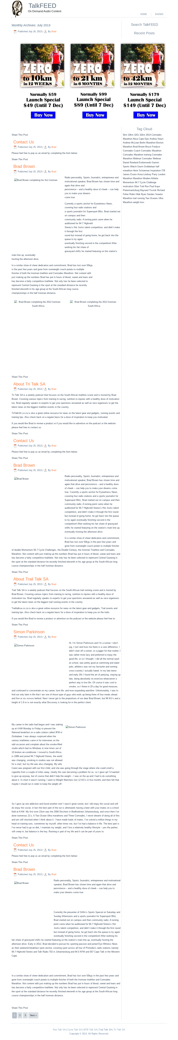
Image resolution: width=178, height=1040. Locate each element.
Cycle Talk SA (74, 1029)
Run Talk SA (59, 1029)
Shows (159, 14)
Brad (53, 31)
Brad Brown (24, 166)
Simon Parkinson (28, 631)
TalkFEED (42, 5)
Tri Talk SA (119, 1029)
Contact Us (23, 142)
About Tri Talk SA (29, 384)
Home (143, 14)
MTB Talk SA (90, 1029)
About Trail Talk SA (30, 579)
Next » (33, 1015)
